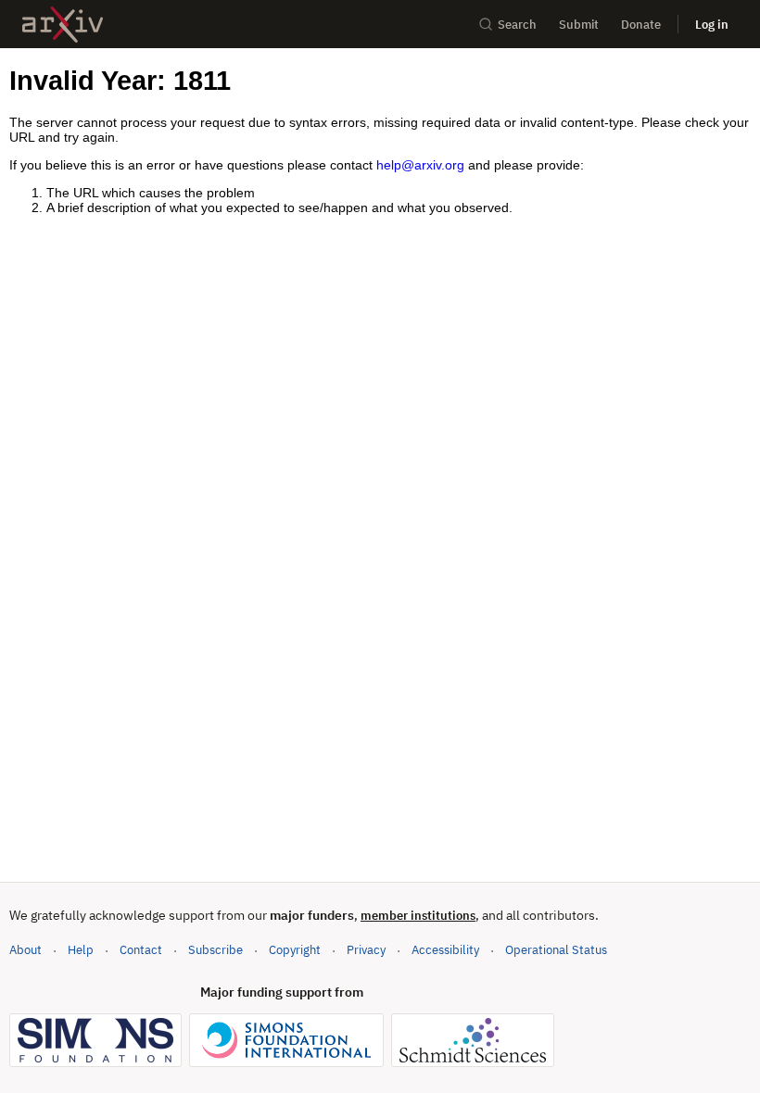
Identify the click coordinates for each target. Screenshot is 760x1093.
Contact (141, 950)
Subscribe (215, 950)
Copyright (295, 950)
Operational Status (556, 949)
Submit (579, 24)
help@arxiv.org (420, 164)
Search (517, 24)
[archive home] (62, 24)
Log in (711, 24)
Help (81, 950)
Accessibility (445, 950)
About (25, 950)
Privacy (366, 950)
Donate (641, 24)
